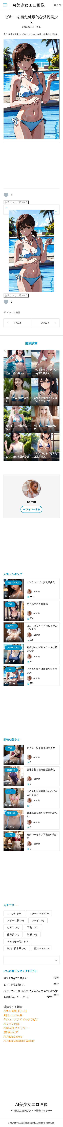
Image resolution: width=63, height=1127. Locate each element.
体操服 (13, 934)
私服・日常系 (16, 948)
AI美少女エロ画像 (29, 5)
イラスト (11, 312)
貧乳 (18, 312)
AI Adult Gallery (13, 1036)
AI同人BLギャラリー (16, 1028)
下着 (32, 927)
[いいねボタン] (6, 195)
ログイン (58, 5)
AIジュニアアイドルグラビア (21, 1019)
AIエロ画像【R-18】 (16, 1011)
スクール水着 (39, 913)
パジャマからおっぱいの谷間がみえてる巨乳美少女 (31, 991)
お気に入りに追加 (16, 202)
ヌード (38, 920)
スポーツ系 (15, 920)
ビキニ (38, 27)
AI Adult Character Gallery (19, 1040)
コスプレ (14, 913)
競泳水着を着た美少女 (15, 978)
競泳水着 (41, 948)
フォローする (33, 509)
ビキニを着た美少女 (14, 984)
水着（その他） (18, 941)
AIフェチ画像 (11, 1023)
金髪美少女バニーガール (16, 997)
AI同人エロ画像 (13, 1015)
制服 (32, 934)
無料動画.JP (11, 1032)
